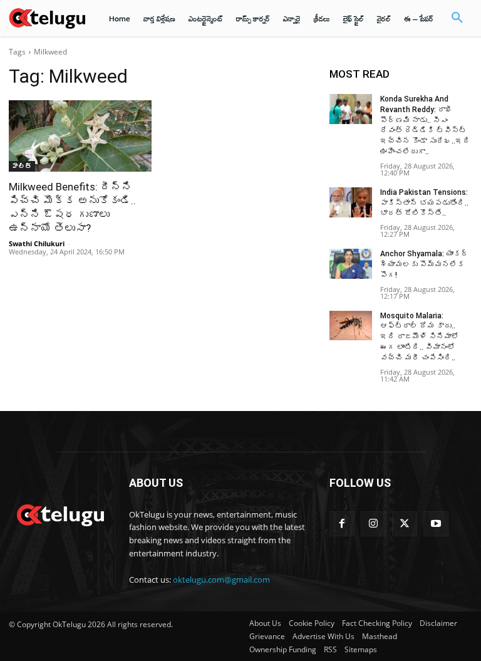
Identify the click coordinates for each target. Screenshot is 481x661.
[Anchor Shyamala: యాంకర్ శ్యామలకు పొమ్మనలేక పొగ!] (350, 264)
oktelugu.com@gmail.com (221, 579)
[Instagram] (373, 523)
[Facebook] (341, 523)
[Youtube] (435, 523)
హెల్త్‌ (22, 166)
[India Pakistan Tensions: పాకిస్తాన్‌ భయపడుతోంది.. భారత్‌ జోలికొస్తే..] (350, 202)
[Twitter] (404, 523)
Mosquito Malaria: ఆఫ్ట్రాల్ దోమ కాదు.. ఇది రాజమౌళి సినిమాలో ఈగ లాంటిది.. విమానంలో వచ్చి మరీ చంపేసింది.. (419, 336)
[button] (457, 18)
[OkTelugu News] (60, 514)
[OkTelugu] (47, 18)
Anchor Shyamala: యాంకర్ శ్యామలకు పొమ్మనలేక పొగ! (424, 264)
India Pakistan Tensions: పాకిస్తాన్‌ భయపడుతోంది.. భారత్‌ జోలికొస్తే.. (424, 203)
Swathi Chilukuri (37, 243)
